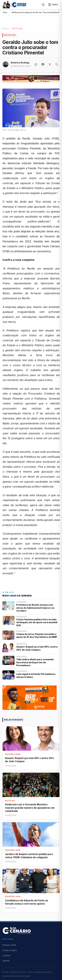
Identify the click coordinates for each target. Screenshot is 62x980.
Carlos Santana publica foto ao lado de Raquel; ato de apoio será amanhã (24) (36, 622)
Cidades (6, 955)
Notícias (17, 28)
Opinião (6, 960)
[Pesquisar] (43, 5)
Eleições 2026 (9, 945)
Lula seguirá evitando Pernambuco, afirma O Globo (36, 675)
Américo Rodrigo (20, 62)
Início (5, 28)
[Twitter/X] (50, 64)
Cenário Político (9, 950)
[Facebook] (43, 64)
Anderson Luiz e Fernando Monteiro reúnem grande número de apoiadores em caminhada (30, 807)
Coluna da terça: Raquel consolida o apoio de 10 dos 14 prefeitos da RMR (36, 635)
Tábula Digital (24, 976)
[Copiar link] (57, 64)
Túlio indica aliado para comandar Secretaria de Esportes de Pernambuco (35, 662)
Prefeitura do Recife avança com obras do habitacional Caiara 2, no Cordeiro (35, 607)
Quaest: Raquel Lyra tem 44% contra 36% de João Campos (36, 648)
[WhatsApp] (36, 64)
